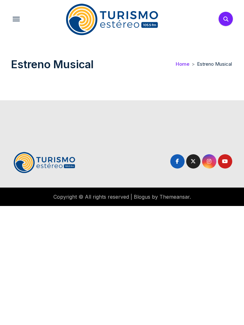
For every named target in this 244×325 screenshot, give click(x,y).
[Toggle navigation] (16, 19)
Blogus (142, 197)
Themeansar (174, 197)
